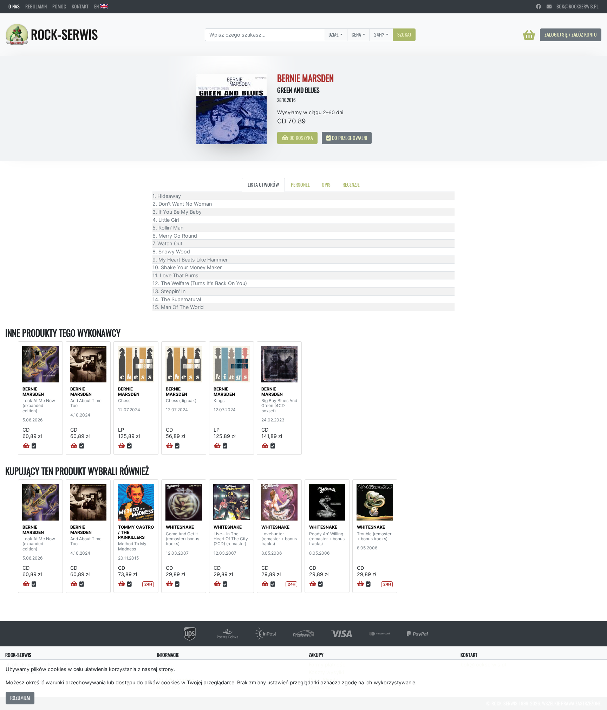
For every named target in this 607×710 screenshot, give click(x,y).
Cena (356, 34)
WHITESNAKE (180, 527)
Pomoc (59, 6)
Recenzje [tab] (351, 184)
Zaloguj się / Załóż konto (570, 34)
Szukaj (404, 34)
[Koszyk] (529, 35)
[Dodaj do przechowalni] (34, 446)
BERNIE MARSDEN (33, 391)
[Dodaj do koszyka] (26, 446)
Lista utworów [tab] (263, 184)
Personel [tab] (300, 184)
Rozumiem (20, 697)
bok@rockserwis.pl (575, 6)
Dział (333, 34)
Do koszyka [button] (300, 137)
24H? (379, 34)
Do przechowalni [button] (349, 137)
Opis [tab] (326, 184)
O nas (14, 6)
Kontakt (80, 6)
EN (97, 6)
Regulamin (36, 6)
